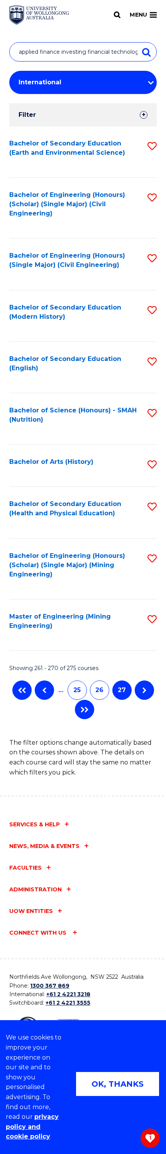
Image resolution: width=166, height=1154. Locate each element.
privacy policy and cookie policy (32, 1126)
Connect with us (38, 932)
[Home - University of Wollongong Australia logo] (39, 15)
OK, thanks (117, 1084)
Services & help (34, 824)
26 (99, 690)
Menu (138, 14)
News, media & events (44, 846)
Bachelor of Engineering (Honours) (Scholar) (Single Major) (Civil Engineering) (67, 204)
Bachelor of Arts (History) (51, 461)
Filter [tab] (27, 114)
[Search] (117, 14)
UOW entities (31, 911)
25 (77, 690)
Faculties (25, 867)
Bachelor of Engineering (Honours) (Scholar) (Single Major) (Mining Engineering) (67, 565)
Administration (35, 889)
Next (144, 690)
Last (84, 709)
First (22, 690)
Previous (44, 690)
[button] (152, 146)
